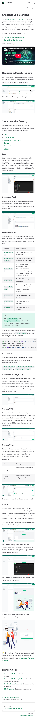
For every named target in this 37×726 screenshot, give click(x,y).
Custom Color (8, 146)
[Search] (29, 2)
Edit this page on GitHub (11, 697)
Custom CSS (8, 143)
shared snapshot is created (16, 19)
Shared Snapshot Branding (13, 40)
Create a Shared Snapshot (13, 684)
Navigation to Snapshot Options (14, 37)
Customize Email (9, 137)
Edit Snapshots (9, 689)
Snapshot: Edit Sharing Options (14, 679)
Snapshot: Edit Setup (11, 674)
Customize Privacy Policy (12, 140)
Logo (5, 134)
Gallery (6, 149)
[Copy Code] (34, 341)
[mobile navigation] (34, 3)
